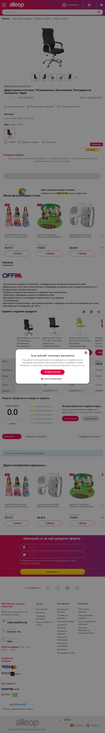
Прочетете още (78, 365)
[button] (52, 379)
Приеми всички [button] (52, 372)
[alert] (52, 366)
